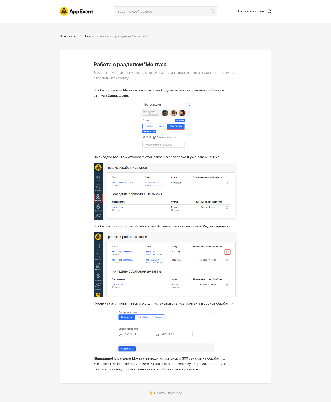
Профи (88, 36)
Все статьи (69, 36)
